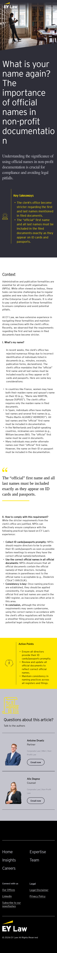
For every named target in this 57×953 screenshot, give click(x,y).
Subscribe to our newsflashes (11, 904)
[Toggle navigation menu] (51, 5)
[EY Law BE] (11, 5)
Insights (9, 859)
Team (34, 859)
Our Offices (8, 889)
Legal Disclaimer (39, 889)
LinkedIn (7, 896)
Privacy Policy (38, 896)
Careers (8, 868)
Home (7, 851)
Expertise (38, 851)
